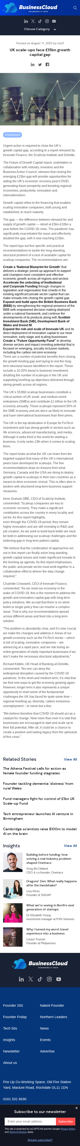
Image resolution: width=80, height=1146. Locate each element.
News (44, 1028)
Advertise (47, 1051)
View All (70, 759)
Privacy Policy (68, 1129)
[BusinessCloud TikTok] (40, 21)
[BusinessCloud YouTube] (54, 21)
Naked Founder (52, 1005)
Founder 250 (13, 1005)
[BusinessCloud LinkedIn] (26, 21)
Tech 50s (10, 1028)
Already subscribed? (40, 1140)
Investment (12, 134)
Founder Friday (15, 1017)
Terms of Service (18, 1132)
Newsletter (11, 1051)
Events (45, 1040)
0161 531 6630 (14, 1099)
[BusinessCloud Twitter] (33, 21)
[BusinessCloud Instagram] (47, 21)
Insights (9, 1040)
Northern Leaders (53, 1017)
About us (10, 1063)
